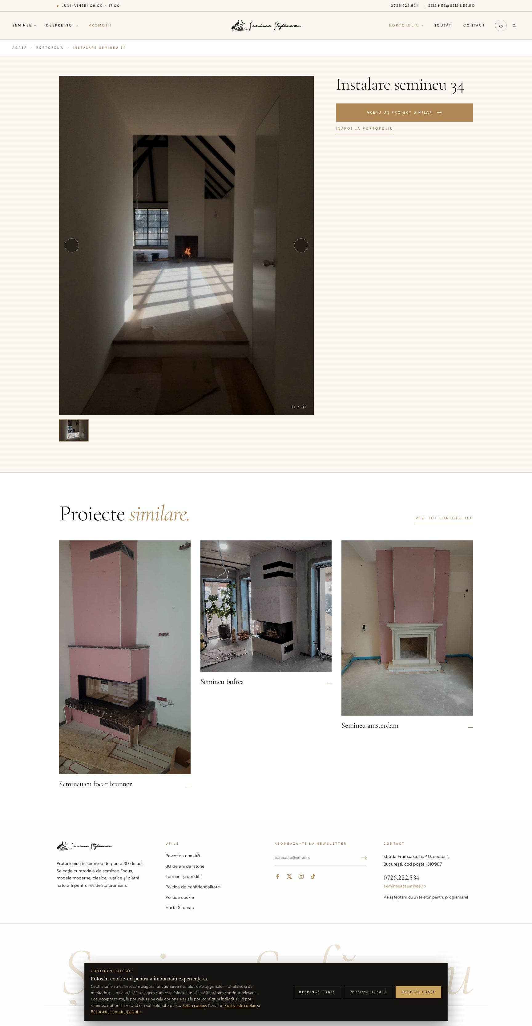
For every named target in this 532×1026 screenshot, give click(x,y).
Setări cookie (194, 1005)
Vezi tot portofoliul (444, 518)
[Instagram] (301, 876)
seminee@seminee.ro (451, 5)
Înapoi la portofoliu (364, 128)
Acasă (19, 48)
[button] (186, 245)
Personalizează (368, 992)
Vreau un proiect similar (400, 112)
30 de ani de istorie (185, 866)
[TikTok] (313, 876)
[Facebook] (278, 876)
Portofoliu (404, 25)
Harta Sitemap (180, 907)
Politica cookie (180, 897)
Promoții (100, 25)
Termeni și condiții (183, 876)
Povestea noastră (183, 855)
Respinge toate (317, 992)
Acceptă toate (418, 992)
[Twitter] (289, 876)
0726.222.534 (405, 5)
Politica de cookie (240, 1005)
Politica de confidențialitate (193, 887)
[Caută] (514, 25)
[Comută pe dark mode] (501, 25)
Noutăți (443, 25)
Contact (474, 25)
